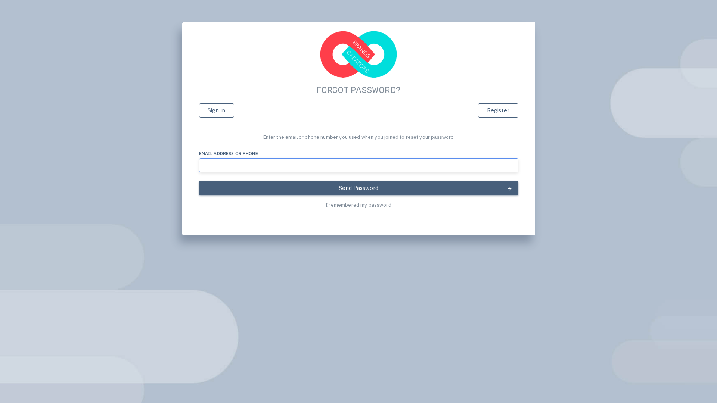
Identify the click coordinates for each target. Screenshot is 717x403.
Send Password (358, 187)
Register (498, 110)
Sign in (216, 110)
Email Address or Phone (228, 153)
